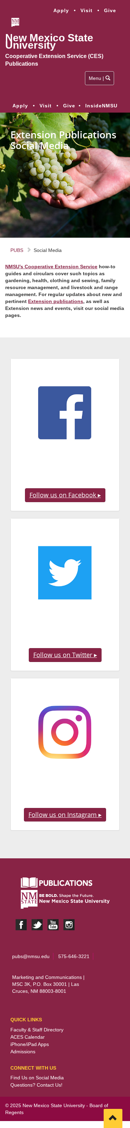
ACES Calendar (27, 1037)
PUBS (16, 250)
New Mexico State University (49, 41)
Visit (86, 10)
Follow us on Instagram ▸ (65, 814)
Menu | (99, 80)
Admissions (22, 1051)
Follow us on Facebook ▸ (65, 495)
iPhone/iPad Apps (29, 1044)
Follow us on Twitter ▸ (65, 655)
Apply (61, 10)
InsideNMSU (101, 105)
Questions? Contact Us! (36, 1085)
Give (110, 10)
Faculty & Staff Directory (36, 1029)
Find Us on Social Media (37, 1077)
